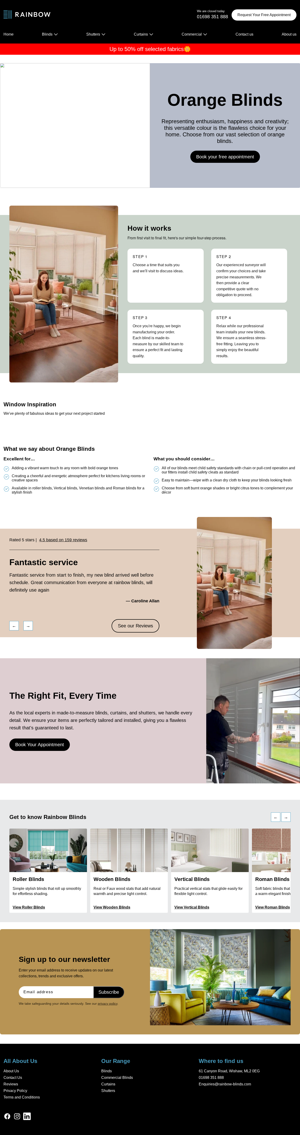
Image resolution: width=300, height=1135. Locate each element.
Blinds (106, 1071)
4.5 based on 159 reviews (63, 540)
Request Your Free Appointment (264, 15)
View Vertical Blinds (191, 907)
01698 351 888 (211, 1078)
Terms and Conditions (22, 1097)
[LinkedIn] (27, 1117)
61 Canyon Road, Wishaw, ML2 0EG (229, 1071)
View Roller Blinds (29, 907)
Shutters (108, 1091)
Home (9, 34)
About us (289, 34)
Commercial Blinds (117, 1078)
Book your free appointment (225, 156)
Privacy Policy (15, 1091)
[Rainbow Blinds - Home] (27, 15)
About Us (11, 1071)
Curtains (108, 1084)
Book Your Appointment (39, 744)
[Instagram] (17, 1117)
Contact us (244, 34)
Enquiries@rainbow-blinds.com (225, 1084)
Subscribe (108, 992)
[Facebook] (7, 1117)
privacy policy (107, 1003)
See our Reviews (135, 625)
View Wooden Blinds (112, 907)
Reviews (11, 1084)
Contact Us (13, 1078)
